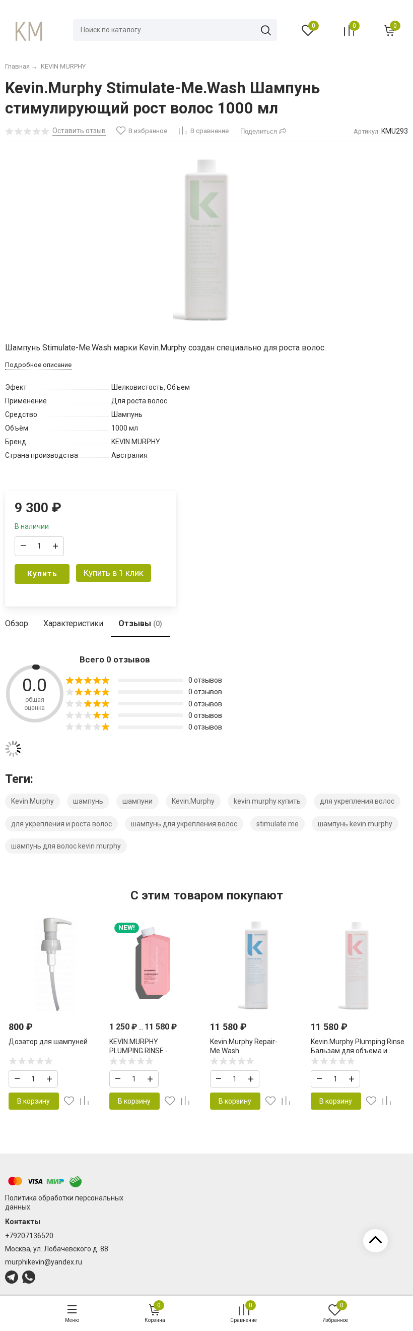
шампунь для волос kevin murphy (66, 846)
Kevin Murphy (32, 801)
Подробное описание (38, 365)
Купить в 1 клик (114, 573)
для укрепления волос (357, 801)
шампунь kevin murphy (355, 824)
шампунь (88, 801)
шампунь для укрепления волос (184, 824)
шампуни (137, 801)
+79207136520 (29, 1236)
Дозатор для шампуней (48, 1042)
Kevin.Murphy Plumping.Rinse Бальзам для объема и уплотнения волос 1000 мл (357, 1051)
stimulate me (277, 824)
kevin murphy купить (267, 801)
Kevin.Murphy (193, 801)
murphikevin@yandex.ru (43, 1262)
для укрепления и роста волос (61, 824)
